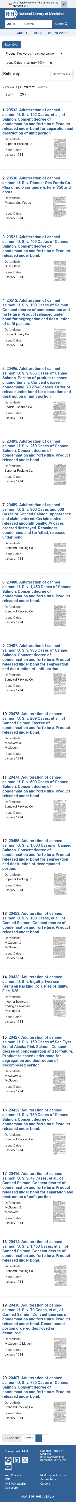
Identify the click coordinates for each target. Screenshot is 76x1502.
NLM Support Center (53, 1475)
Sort (8, 94)
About (22, 33)
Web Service (57, 33)
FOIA (8, 1479)
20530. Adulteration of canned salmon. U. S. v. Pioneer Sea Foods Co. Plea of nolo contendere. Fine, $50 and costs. (36, 185)
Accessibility (48, 1479)
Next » (42, 87)
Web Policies (13, 1475)
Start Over (12, 45)
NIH (31, 1496)
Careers (45, 1483)
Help (38, 33)
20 (24, 94)
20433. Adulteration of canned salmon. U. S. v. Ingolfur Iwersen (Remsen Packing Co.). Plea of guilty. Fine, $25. (35, 984)
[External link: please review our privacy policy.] (8, 1460)
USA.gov (49, 1496)
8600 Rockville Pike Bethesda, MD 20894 (53, 1458)
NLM (24, 1496)
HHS (39, 1496)
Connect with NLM (16, 1451)
